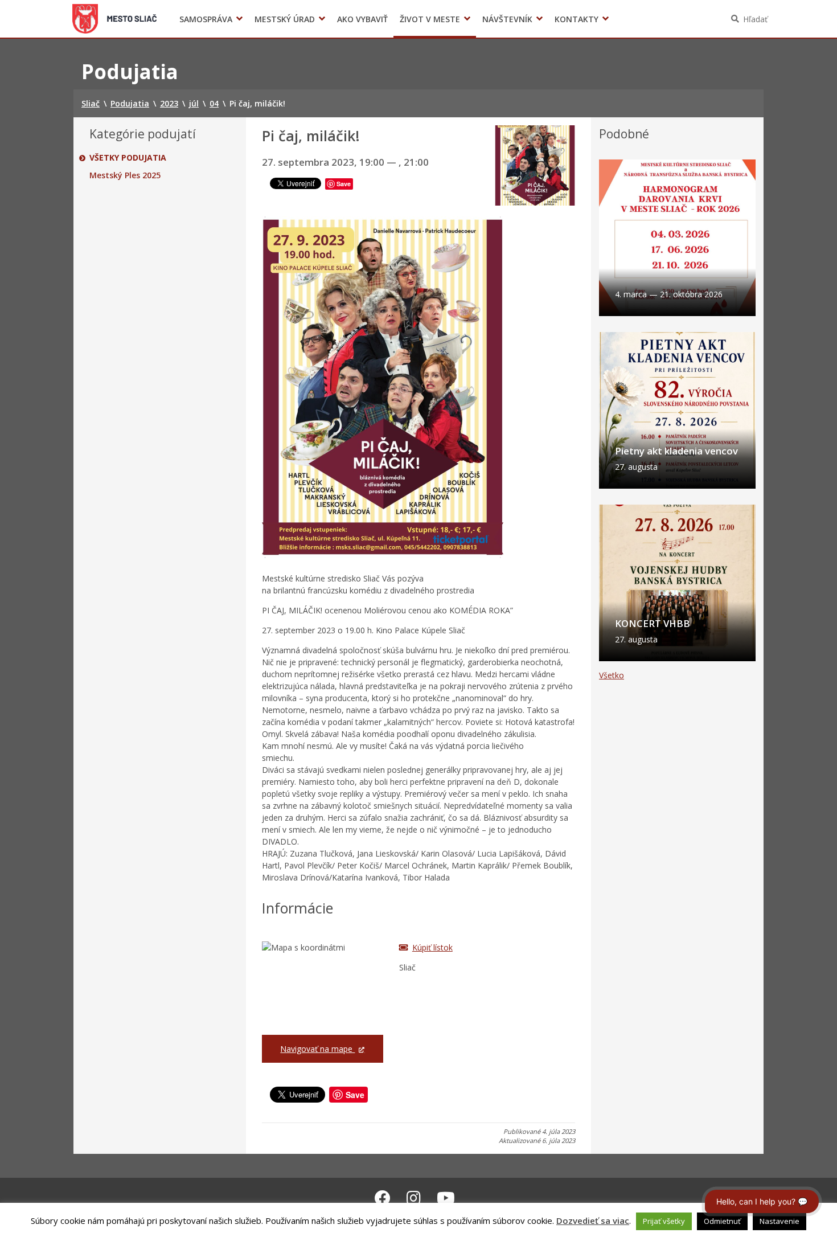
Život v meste (430, 19)
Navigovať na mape (317, 1048)
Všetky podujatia (127, 158)
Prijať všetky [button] (664, 1221)
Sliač (114, 19)
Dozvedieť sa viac (592, 1220)
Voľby (589, 19)
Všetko (611, 675)
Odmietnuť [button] (722, 1221)
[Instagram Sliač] (414, 1198)
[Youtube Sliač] (446, 1198)
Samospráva (205, 19)
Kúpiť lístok (432, 947)
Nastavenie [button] (779, 1221)
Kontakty (576, 19)
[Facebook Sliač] (383, 1198)
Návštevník (507, 19)
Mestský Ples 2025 (125, 175)
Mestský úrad (285, 19)
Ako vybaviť (362, 19)
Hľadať (755, 19)
